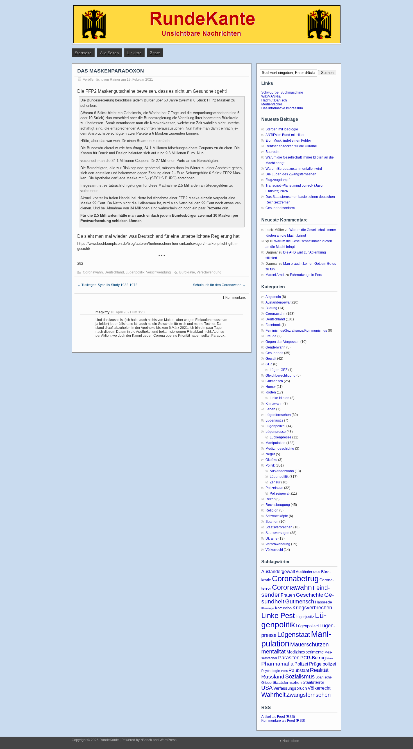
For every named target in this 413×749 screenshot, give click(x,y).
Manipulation (275, 443)
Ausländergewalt (278, 302)
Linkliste (134, 53)
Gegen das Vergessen (282, 342)
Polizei (301, 663)
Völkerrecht (274, 550)
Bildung (271, 308)
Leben (270, 409)
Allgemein (273, 297)
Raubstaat (299, 670)
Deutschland (114, 272)
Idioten (271, 392)
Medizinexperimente (305, 652)
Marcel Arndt (275, 275)
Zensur (275, 482)
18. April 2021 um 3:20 (127, 312)
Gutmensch (274, 381)
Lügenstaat (293, 634)
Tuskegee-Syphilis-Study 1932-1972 (107, 285)
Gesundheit (274, 353)
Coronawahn (93, 272)
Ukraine (272, 538)
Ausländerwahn (282, 471)
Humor (271, 387)
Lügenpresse (276, 432)
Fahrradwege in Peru (306, 275)
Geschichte (309, 595)
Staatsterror (313, 682)
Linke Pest (278, 615)
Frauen (288, 595)
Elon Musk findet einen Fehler (288, 140)
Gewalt (271, 359)
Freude (271, 336)
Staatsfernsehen (287, 682)
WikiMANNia (271, 96)
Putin (284, 671)
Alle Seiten (109, 53)
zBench (146, 740)
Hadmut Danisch (274, 100)
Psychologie (270, 671)
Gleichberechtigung (281, 375)
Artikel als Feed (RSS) (278, 717)
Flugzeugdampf (277, 180)
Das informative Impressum (282, 108)
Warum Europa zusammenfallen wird (294, 169)
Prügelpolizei (322, 664)
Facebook (273, 325)
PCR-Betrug (313, 657)
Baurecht (272, 152)
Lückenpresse (280, 437)
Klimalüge (267, 608)
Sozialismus (300, 676)
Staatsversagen (277, 533)
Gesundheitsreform (280, 208)
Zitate (155, 53)
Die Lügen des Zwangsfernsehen (291, 174)
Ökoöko (271, 460)
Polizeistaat (274, 488)
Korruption (283, 608)
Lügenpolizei (275, 426)
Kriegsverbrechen (312, 607)
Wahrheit (273, 694)
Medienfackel (271, 104)
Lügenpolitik (135, 272)
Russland (272, 677)
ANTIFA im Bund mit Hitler (285, 135)
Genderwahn (275, 347)
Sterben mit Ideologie (282, 129)
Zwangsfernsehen (308, 695)
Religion (272, 510)
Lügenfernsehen (278, 415)
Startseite (83, 53)
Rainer (115, 80)
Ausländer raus (308, 572)
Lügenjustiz (274, 420)
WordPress (168, 740)
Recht (270, 499)
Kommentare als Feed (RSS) (283, 721)
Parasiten (288, 657)
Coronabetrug (295, 578)
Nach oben (290, 741)
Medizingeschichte (280, 449)
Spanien (272, 522)
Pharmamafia (277, 664)
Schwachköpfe (277, 516)
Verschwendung (158, 272)
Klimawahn (274, 404)
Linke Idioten (279, 398)
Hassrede (323, 602)
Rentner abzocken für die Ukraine (291, 146)
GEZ (269, 364)
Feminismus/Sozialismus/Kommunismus (296, 330)
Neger (270, 454)
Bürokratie (187, 272)
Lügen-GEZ (278, 370)
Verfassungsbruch (290, 688)
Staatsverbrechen (279, 527)
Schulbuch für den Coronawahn (219, 285)
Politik (270, 465)
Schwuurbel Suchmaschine (282, 92)
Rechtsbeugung (278, 505)
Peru (329, 658)
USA (267, 688)
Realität (319, 670)
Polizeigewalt (280, 493)
